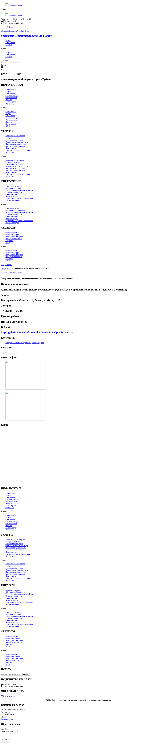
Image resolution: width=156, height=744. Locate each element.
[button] (6, 265)
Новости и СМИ (11, 196)
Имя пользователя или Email (12, 710)
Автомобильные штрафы (15, 146)
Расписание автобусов (14, 140)
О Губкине (9, 104)
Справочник (10, 43)
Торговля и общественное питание (19, 198)
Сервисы (8, 45)
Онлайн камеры (11, 232)
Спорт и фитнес (11, 194)
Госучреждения (38, 343)
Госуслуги (9, 241)
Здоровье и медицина (13, 186)
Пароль (4, 712)
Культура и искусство (13, 192)
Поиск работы (11, 148)
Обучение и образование (15, 188)
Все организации (12, 201)
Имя (2, 729)
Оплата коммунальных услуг (16, 142)
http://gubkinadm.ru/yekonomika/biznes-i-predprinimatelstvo (37, 332)
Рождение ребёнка (12, 138)
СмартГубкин (10, 89)
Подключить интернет (14, 237)
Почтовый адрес (7, 731)
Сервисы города (11, 96)
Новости (8, 100)
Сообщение (5, 740)
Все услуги (9, 152)
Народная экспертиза (13, 239)
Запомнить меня (9, 715)
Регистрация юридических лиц (17, 150)
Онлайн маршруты (12, 235)
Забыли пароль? (7, 719)
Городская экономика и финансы (18, 343)
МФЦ (7, 243)
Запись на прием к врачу (15, 136)
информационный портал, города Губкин (26, 35)
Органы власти (11, 98)
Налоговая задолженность (15, 144)
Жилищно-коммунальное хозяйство (19, 190)
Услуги (8, 41)
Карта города (10, 102)
